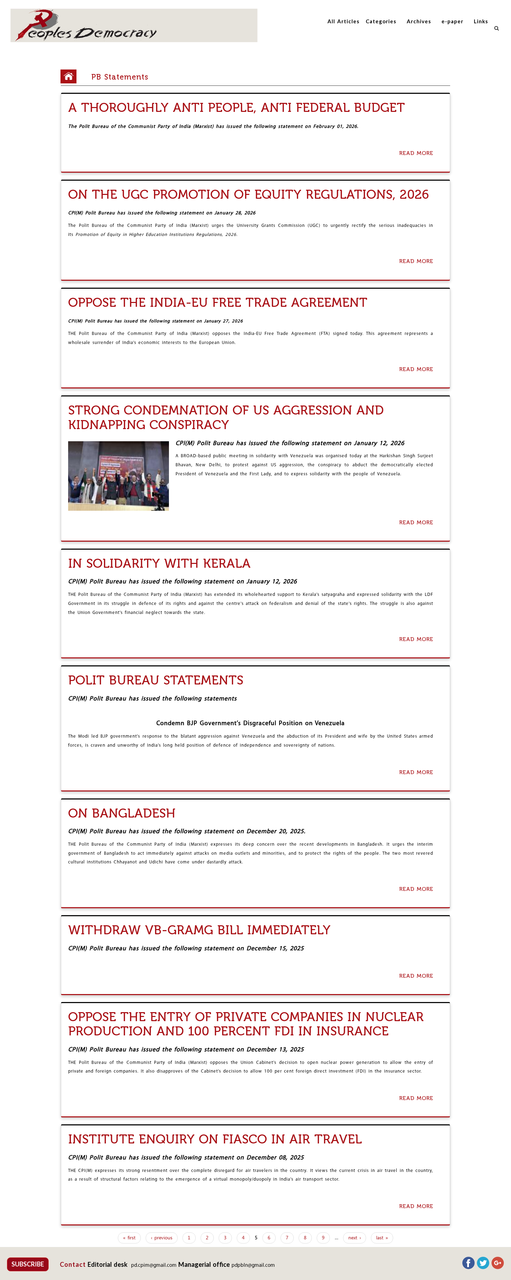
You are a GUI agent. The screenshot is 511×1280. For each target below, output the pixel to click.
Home (71, 76)
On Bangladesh (122, 813)
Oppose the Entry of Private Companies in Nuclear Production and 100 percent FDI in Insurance (246, 1024)
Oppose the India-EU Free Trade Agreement (217, 302)
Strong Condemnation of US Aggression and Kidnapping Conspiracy (226, 417)
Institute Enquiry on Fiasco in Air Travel (215, 1139)
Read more (418, 153)
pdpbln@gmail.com (253, 1265)
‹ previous (161, 1238)
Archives (419, 21)
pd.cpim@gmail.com (154, 1265)
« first (129, 1238)
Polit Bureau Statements (155, 680)
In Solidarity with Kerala (159, 563)
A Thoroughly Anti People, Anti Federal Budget (236, 107)
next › (354, 1238)
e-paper (452, 21)
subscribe (27, 1264)
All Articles (343, 21)
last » (382, 1238)
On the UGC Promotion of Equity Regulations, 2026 (248, 194)
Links (481, 21)
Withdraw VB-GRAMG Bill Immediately (199, 929)
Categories (381, 21)
